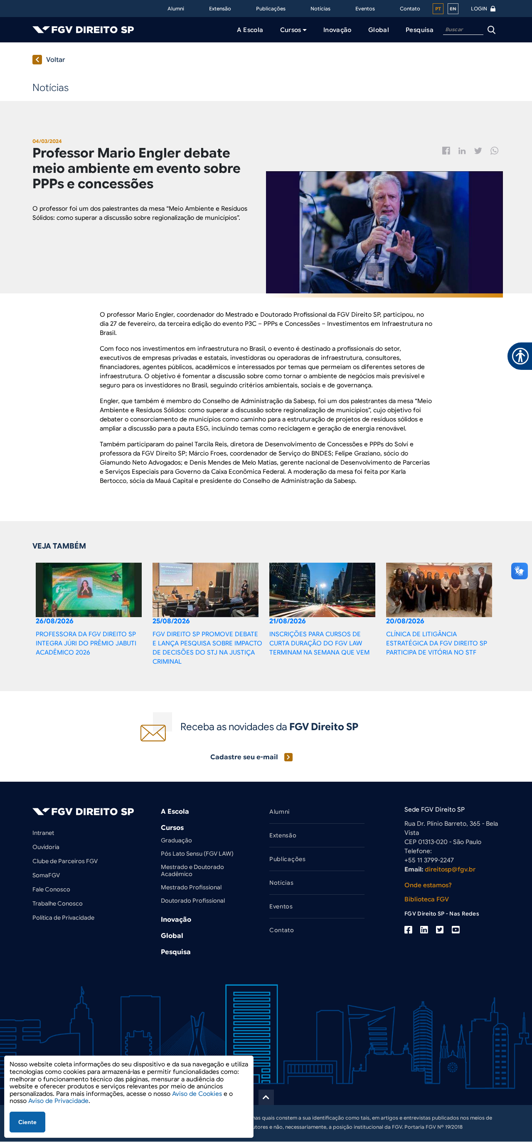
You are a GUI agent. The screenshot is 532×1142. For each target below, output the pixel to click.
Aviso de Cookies (197, 1094)
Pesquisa (176, 952)
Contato (410, 8)
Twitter (478, 151)
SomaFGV (46, 875)
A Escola (175, 811)
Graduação (176, 840)
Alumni (175, 8)
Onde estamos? (428, 885)
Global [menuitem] (378, 30)
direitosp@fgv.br (450, 869)
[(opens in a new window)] (408, 930)
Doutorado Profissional (193, 900)
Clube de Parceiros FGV (65, 861)
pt (438, 9)
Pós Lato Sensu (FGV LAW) (197, 853)
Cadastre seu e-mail (244, 757)
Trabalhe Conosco (57, 903)
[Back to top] (266, 1097)
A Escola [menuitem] (250, 30)
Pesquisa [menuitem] (419, 30)
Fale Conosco (51, 889)
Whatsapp (494, 151)
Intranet (43, 833)
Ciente (27, 1122)
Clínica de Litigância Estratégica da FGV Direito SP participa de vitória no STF (436, 643)
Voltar (55, 60)
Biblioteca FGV (426, 899)
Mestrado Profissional (191, 887)
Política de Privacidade (63, 917)
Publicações (271, 8)
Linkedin (462, 151)
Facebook (446, 151)
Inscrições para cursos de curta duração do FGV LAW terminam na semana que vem (319, 643)
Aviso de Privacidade (58, 1101)
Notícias (320, 8)
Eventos (365, 8)
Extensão (220, 8)
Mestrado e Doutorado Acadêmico (192, 870)
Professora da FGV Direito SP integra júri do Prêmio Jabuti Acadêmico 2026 (86, 643)
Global (172, 936)
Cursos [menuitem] (290, 30)
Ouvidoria (45, 847)
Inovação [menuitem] (337, 30)
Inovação (176, 920)
